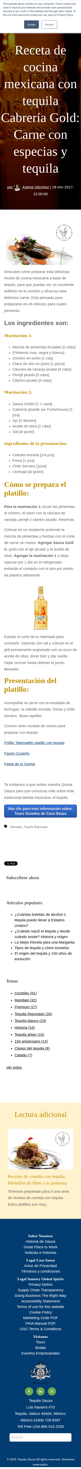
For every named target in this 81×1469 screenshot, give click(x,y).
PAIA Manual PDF (40, 1323)
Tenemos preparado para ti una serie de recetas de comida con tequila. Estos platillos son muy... (38, 1190)
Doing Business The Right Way (40, 1296)
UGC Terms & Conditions (40, 1329)
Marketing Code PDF (40, 1318)
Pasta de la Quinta (19, 764)
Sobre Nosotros (40, 1236)
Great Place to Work (40, 1247)
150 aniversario (31, 1041)
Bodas (40, 1348)
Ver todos (14, 1067)
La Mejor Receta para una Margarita (45, 942)
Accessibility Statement (40, 1301)
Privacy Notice (41, 1284)
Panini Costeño (16, 753)
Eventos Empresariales (40, 1353)
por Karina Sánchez (28, 187)
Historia (25, 1028)
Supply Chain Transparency (41, 1290)
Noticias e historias (40, 1253)
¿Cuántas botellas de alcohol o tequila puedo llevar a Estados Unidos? (40, 920)
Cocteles (26, 993)
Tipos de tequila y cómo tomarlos (42, 948)
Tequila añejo (29, 1035)
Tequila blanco (30, 1021)
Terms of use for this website (40, 1307)
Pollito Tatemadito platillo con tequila (34, 743)
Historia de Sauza (40, 1241)
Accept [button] (31, 24)
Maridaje (16, 826)
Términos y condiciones (40, 1271)
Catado (23, 1055)
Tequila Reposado (36, 826)
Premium (26, 1007)
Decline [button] (49, 24)
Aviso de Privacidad (40, 1266)
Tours (40, 1342)
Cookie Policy (40, 1312)
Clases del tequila (32, 1048)
